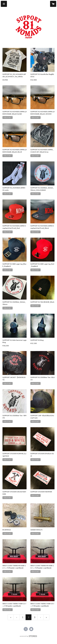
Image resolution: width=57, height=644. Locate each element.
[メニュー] (4, 4)
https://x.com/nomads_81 (26, 629)
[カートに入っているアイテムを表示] (53, 4)
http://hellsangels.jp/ (31, 629)
